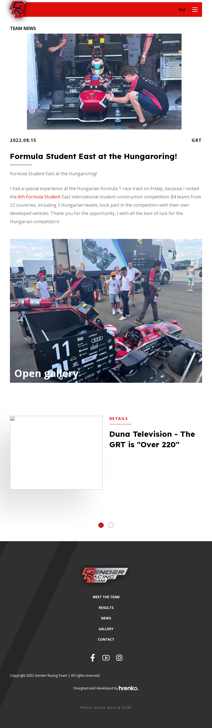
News (106, 618)
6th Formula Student (40, 197)
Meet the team (106, 597)
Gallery (106, 629)
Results (106, 607)
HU (182, 9)
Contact (106, 639)
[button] (101, 525)
